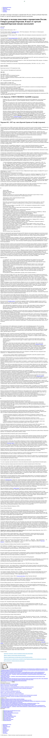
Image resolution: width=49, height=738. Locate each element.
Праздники (11, 719)
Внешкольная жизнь (7, 7)
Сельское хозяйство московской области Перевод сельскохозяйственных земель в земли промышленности (22, 673)
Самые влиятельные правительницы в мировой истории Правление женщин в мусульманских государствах (25, 658)
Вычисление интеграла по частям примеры (9, 684)
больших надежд (11, 301)
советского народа (39, 344)
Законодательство (6, 9)
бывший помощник (40, 639)
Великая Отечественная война (20, 680)
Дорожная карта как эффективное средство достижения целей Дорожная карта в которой (18, 695)
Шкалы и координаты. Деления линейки (8, 685)
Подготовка (11, 717)
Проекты (9, 720)
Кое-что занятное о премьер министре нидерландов (14, 660)
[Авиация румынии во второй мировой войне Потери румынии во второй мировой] (18, 669)
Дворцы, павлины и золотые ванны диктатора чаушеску (15, 655)
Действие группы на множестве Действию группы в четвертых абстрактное (16, 688)
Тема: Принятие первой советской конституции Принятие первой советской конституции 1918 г (24, 679)
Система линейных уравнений (6, 689)
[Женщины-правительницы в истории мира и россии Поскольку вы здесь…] (16, 700)
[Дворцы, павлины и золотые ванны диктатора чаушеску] (12, 698)
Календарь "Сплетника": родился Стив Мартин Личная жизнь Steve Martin (18, 653)
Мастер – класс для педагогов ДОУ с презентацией (10, 692)
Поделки (2, 27)
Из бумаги (5, 11)
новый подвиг (16, 488)
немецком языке (8, 479)
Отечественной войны (13, 38)
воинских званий (40, 375)
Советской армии (15, 31)
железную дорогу (10, 443)
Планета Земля (13, 716)
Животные (5, 8)
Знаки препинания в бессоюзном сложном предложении (12, 693)
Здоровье (5, 10)
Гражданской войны (21, 576)
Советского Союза (17, 116)
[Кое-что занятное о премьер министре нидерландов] (11, 702)
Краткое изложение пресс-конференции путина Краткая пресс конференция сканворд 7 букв (29, 668)
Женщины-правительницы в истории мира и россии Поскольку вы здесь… (18, 657)
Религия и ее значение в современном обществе (10, 690)
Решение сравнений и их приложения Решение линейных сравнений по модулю (17, 686)
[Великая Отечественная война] (7, 680)
